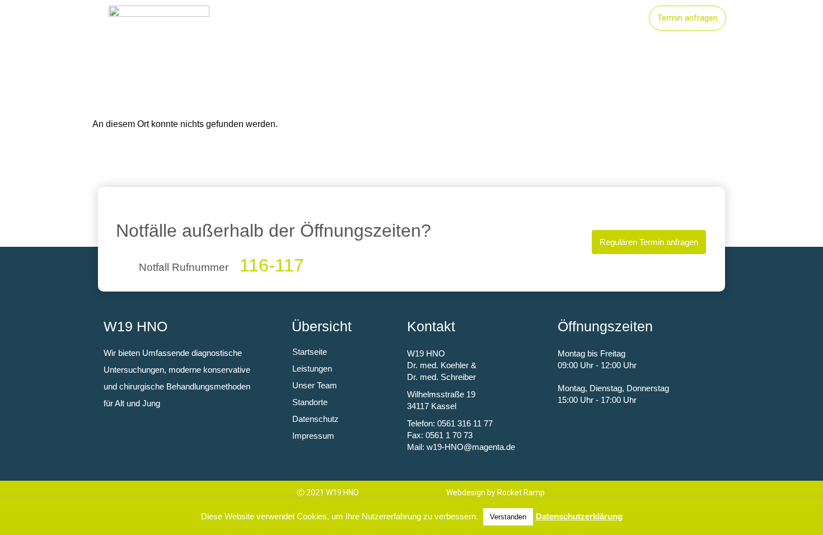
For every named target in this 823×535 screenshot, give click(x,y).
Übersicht (322, 326)
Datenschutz (315, 419)
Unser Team (604, 18)
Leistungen (463, 18)
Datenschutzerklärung (579, 516)
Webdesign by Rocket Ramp (495, 492)
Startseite (395, 18)
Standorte (532, 18)
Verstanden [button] (508, 517)
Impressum (313, 435)
